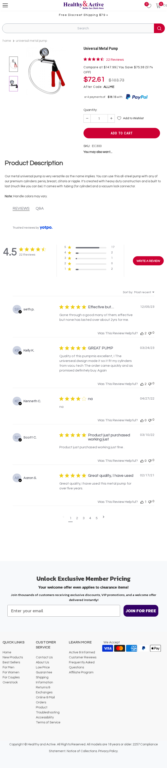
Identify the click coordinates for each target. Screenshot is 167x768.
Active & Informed (82, 652)
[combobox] (138, 292)
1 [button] (71, 518)
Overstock (10, 682)
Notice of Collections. (82, 751)
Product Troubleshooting (48, 710)
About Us (42, 662)
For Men (8, 667)
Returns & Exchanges (44, 690)
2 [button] (77, 518)
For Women (11, 672)
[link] (104, 59)
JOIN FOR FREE (141, 610)
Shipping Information (44, 680)
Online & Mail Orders (45, 700)
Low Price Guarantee (44, 670)
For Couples (11, 677)
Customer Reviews (82, 657)
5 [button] (97, 518)
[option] (46, 71)
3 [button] (84, 518)
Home (7, 40)
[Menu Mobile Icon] (5, 5)
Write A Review (148, 261)
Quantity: (90, 110)
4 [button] (90, 518)
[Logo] (83, 5)
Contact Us (44, 657)
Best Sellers (11, 662)
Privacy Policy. (108, 751)
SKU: (87, 146)
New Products (13, 657)
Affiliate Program (81, 672)
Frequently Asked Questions (82, 665)
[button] (89, 248)
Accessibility (45, 717)
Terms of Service (48, 722)
